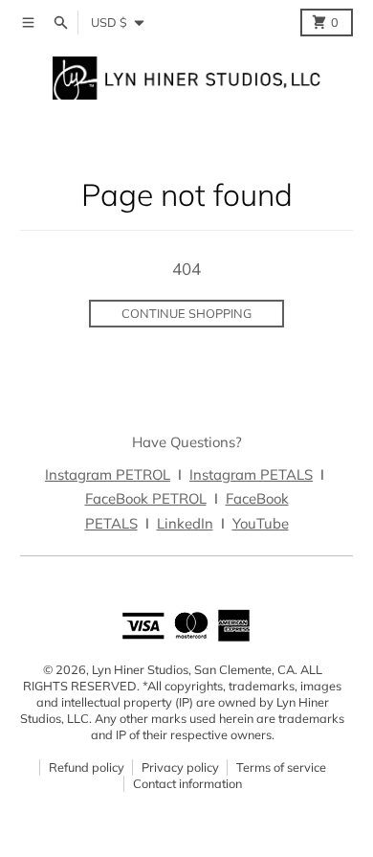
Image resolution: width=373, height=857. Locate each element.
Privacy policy (180, 767)
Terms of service (281, 767)
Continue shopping (186, 313)
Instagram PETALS (251, 474)
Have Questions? (187, 442)
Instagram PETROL (107, 474)
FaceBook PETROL (146, 498)
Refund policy (86, 767)
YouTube (260, 523)
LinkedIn (185, 523)
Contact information (187, 783)
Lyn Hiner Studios (140, 669)
